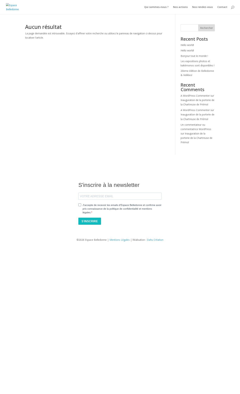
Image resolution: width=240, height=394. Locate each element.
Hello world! (187, 45)
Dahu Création (155, 239)
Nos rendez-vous (202, 7)
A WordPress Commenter (195, 95)
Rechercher (206, 28)
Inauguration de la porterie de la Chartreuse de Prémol (196, 138)
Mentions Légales (119, 239)
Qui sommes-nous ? (156, 7)
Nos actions (180, 7)
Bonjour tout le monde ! (194, 56)
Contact (222, 7)
